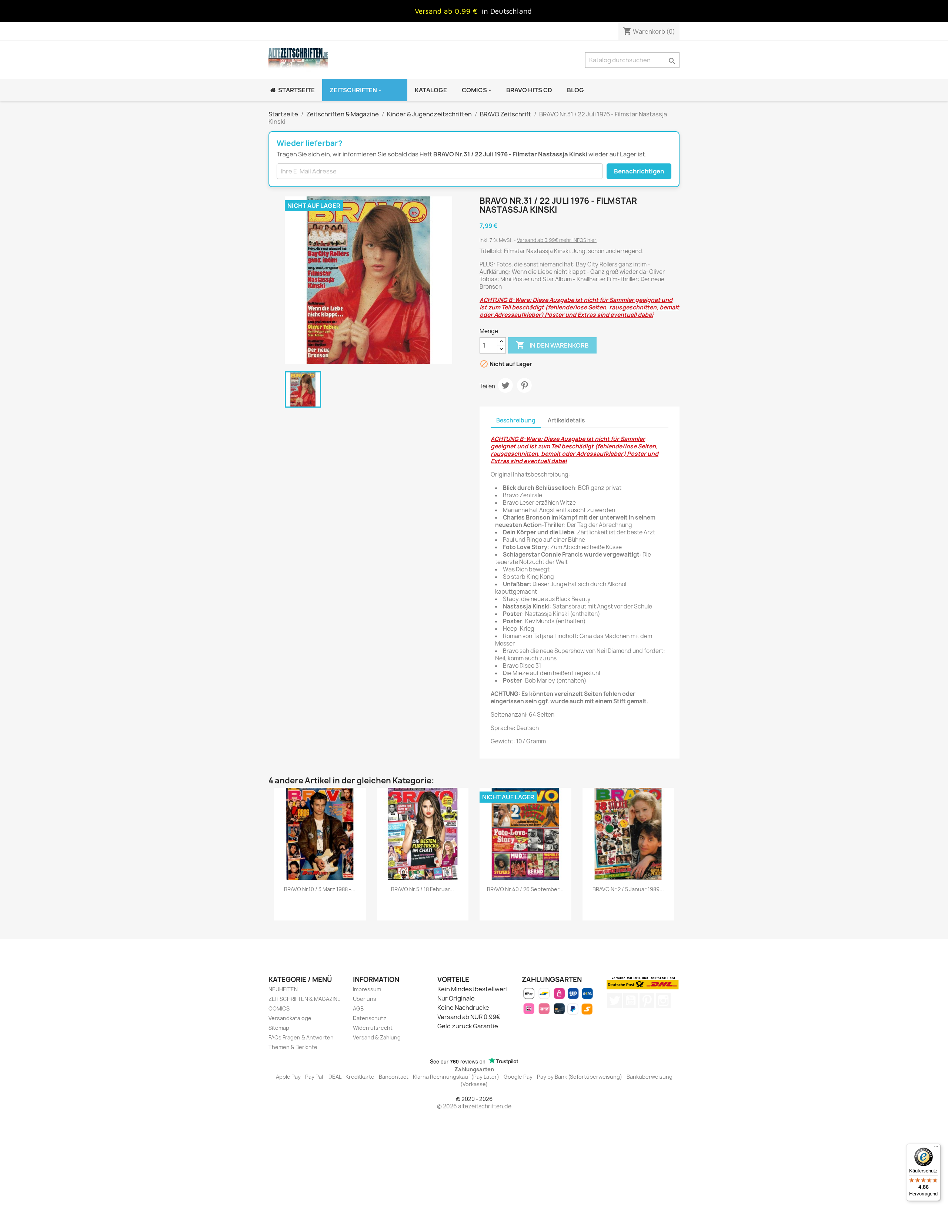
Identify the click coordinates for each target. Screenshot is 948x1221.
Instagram (663, 1000)
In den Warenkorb (552, 345)
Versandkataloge (289, 1018)
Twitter (614, 1000)
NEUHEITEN (283, 989)
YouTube (630, 1000)
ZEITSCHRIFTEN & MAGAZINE (304, 998)
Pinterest (524, 385)
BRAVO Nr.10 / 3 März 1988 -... (320, 889)
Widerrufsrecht (373, 1027)
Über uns (364, 998)
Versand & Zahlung (377, 1037)
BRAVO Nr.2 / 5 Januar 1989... (628, 889)
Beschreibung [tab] (515, 420)
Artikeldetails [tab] (566, 420)
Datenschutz (369, 1018)
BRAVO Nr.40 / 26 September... (525, 889)
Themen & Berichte (292, 1047)
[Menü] (936, 1148)
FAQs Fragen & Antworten (301, 1037)
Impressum (367, 989)
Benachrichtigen (639, 171)
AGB (358, 1008)
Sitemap (278, 1027)
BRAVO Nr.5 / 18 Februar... (422, 889)
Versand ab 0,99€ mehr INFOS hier (557, 240)
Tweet (505, 385)
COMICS (279, 1008)
